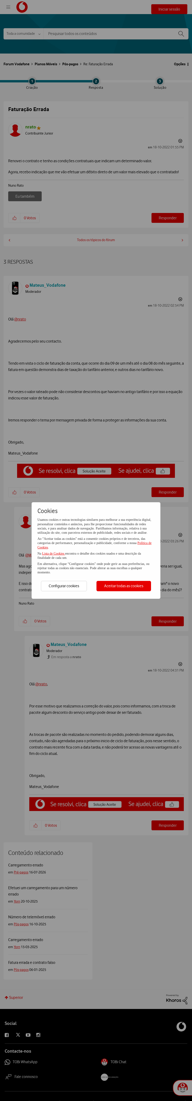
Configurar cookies (64, 585)
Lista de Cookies (53, 553)
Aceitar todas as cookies (123, 585)
